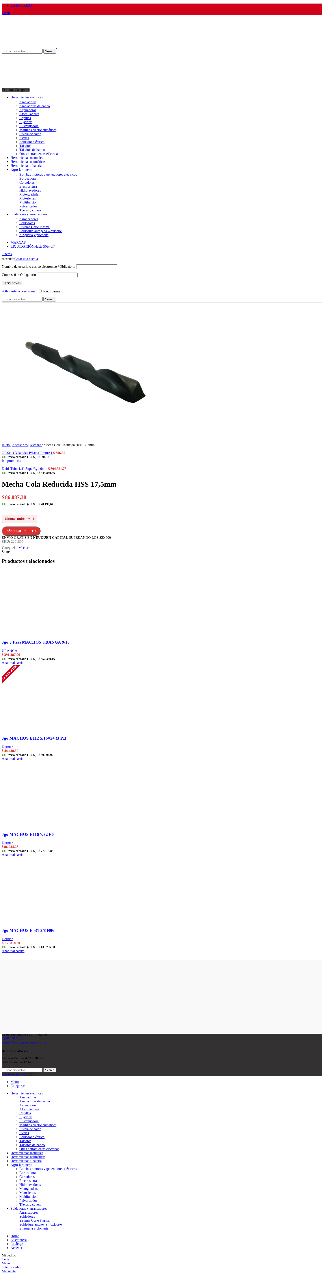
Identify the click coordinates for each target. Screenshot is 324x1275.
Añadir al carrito (21, 531)
